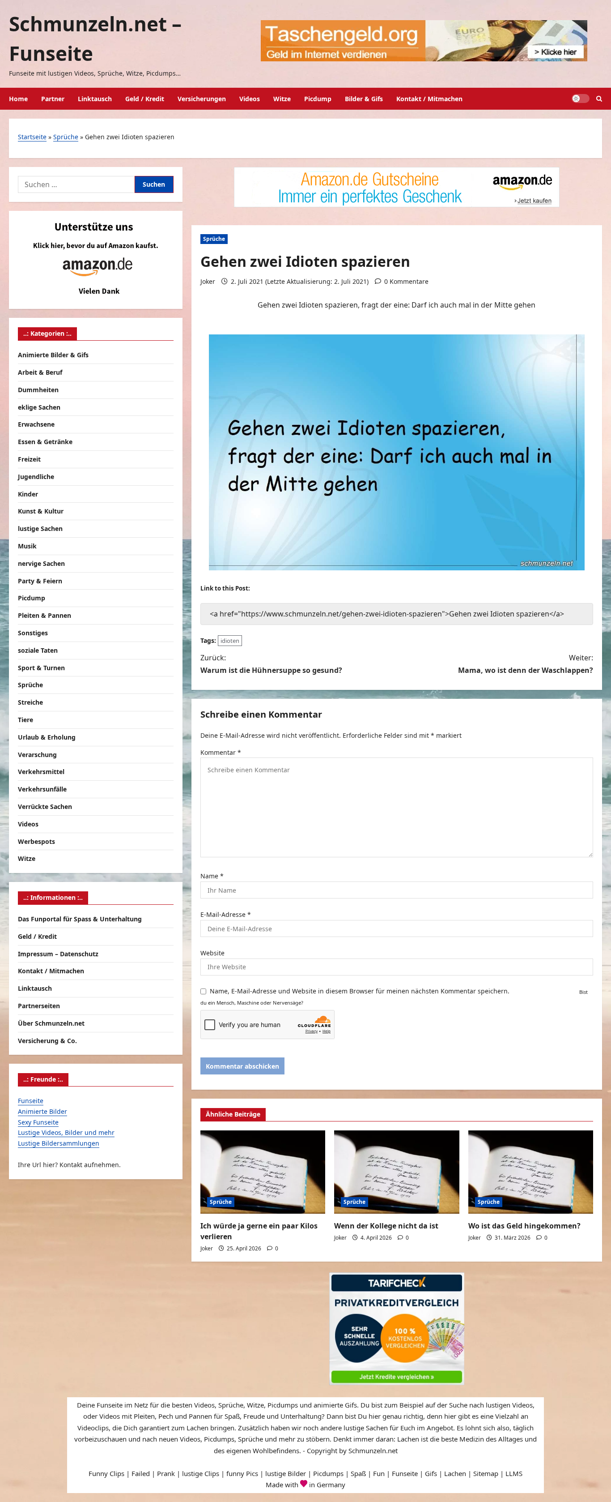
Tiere (25, 719)
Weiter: (525, 664)
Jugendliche (36, 476)
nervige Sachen (41, 563)
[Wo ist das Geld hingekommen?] (530, 1172)
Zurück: (271, 664)
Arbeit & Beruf (40, 372)
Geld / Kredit (144, 98)
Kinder (28, 494)
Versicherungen (202, 98)
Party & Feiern (40, 581)
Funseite (30, 1100)
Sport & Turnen (41, 667)
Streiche (30, 702)
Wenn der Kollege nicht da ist (386, 1226)
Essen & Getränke (45, 441)
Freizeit (29, 459)
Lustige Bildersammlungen (58, 1143)
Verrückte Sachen (45, 806)
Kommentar (220, 752)
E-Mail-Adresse (225, 914)
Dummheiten (38, 389)
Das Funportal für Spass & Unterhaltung (80, 919)
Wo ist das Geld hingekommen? (524, 1226)
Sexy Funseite (38, 1122)
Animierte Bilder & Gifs (53, 355)
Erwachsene (36, 424)
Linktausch (95, 98)
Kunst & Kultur (41, 511)
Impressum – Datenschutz (58, 953)
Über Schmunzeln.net (51, 1023)
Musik (27, 546)
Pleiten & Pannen (44, 615)
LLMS (513, 1473)
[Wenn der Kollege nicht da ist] (396, 1172)
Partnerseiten (39, 1005)
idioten (230, 641)
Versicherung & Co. (47, 1040)
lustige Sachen (40, 528)
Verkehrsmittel (41, 771)
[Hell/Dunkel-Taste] (581, 98)
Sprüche (65, 137)
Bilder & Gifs (364, 98)
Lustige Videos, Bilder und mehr (66, 1132)
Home (18, 98)
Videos (249, 98)
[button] (599, 98)
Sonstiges (33, 633)
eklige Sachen (39, 407)
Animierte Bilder (42, 1111)
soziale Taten (38, 650)
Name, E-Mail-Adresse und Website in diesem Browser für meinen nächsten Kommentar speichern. (359, 991)
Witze (282, 98)
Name (212, 876)
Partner (52, 98)
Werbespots (36, 841)
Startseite (32, 137)
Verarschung (37, 754)
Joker (207, 281)
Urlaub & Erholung (47, 737)
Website (212, 953)
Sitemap (485, 1473)
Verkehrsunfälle (42, 789)
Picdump (317, 98)
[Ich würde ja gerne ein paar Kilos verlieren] (262, 1172)
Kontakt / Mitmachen (429, 98)
